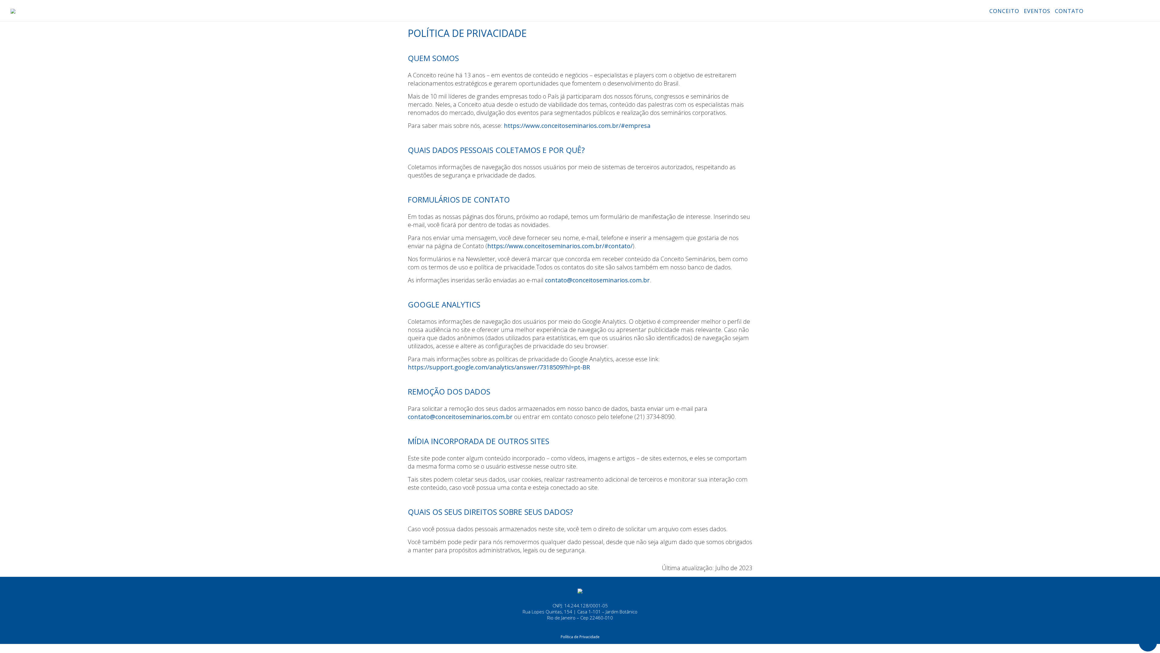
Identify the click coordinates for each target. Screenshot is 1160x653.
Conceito (1004, 11)
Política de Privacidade (580, 636)
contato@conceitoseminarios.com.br (597, 280)
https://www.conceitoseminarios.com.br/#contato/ (560, 246)
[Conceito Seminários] (580, 590)
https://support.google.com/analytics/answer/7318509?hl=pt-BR (499, 367)
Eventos (1037, 11)
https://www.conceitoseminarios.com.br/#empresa (577, 126)
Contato (1069, 11)
